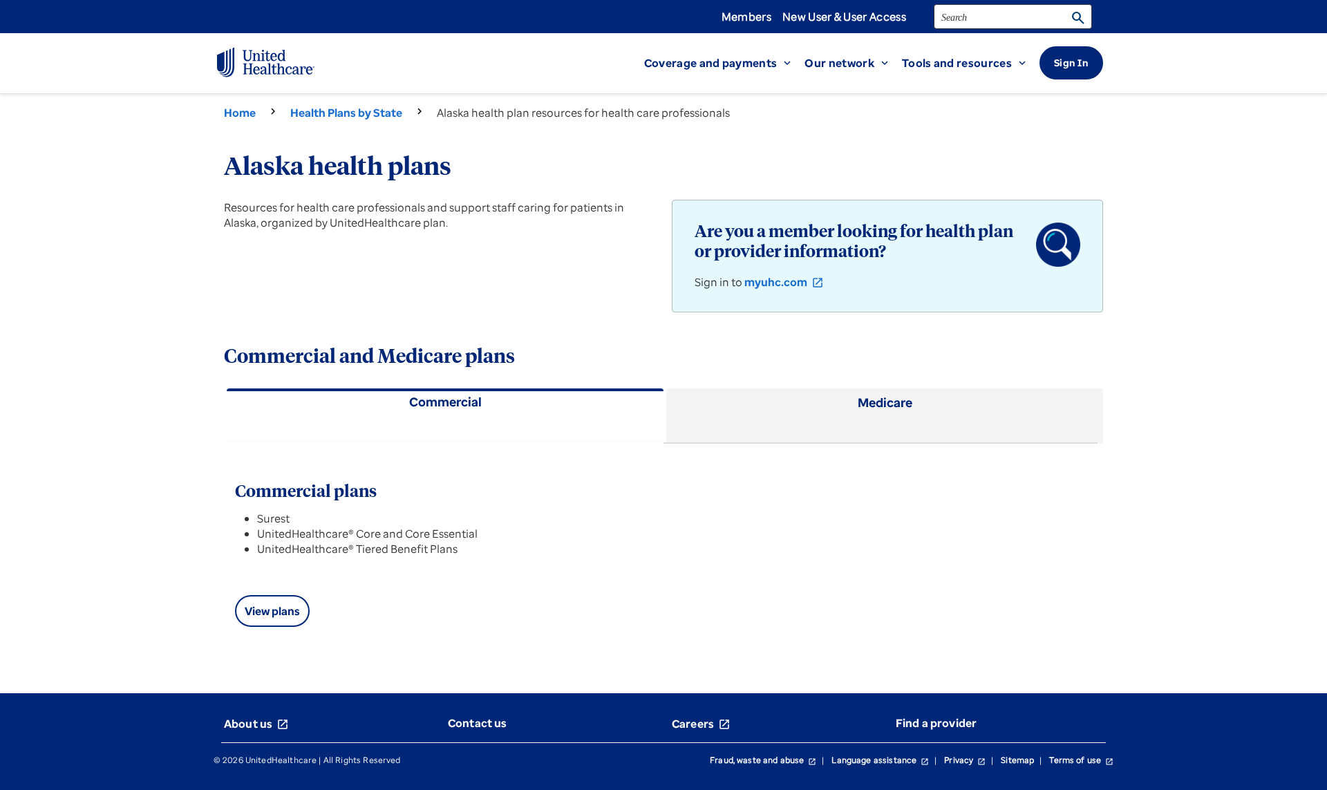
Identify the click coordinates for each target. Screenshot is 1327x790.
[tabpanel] (663, 552)
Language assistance (880, 760)
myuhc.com (784, 282)
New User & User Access (844, 16)
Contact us (477, 723)
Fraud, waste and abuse (763, 760)
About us (256, 723)
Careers (701, 723)
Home (240, 112)
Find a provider (936, 723)
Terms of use (1081, 760)
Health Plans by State (346, 112)
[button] (724, 62)
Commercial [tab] (445, 401)
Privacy (965, 760)
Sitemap (1017, 760)
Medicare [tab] (885, 402)
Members (746, 16)
